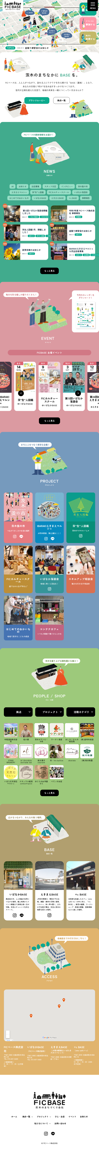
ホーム (14, 1116)
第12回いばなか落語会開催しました (34, 211)
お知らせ (84, 1116)
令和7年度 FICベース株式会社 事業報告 (81, 211)
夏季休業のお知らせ (31, 250)
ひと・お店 (60, 1116)
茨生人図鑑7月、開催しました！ (34, 230)
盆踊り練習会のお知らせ (80, 231)
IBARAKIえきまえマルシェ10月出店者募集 (81, 249)
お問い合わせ (60, 1123)
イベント (72, 1116)
